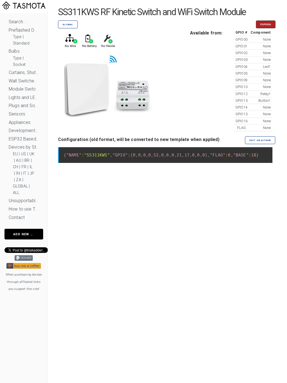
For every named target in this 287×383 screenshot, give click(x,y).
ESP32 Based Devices (24, 139)
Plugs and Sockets (24, 105)
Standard (21, 43)
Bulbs (14, 51)
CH (15, 167)
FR (24, 167)
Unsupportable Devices (24, 200)
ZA (18, 179)
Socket (19, 64)
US (23, 154)
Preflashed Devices (24, 30)
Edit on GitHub (260, 140)
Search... (17, 21)
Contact (17, 217)
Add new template (28, 234)
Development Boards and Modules (24, 130)
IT (24, 173)
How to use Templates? (24, 209)
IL (31, 167)
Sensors (17, 114)
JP (32, 173)
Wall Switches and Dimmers (24, 81)
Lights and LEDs (24, 97)
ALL (16, 192)
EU (15, 154)
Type (17, 36)
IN (18, 173)
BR (26, 160)
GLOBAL (20, 186)
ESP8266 (265, 24)
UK (31, 154)
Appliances (20, 122)
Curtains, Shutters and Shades (24, 72)
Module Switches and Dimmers (24, 89)
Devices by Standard (24, 147)
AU (18, 160)
